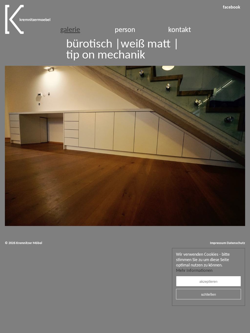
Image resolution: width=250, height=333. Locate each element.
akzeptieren (208, 281)
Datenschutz (236, 243)
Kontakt (179, 30)
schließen (208, 294)
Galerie (70, 30)
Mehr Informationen (194, 270)
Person (125, 30)
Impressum (218, 243)
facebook (231, 7)
